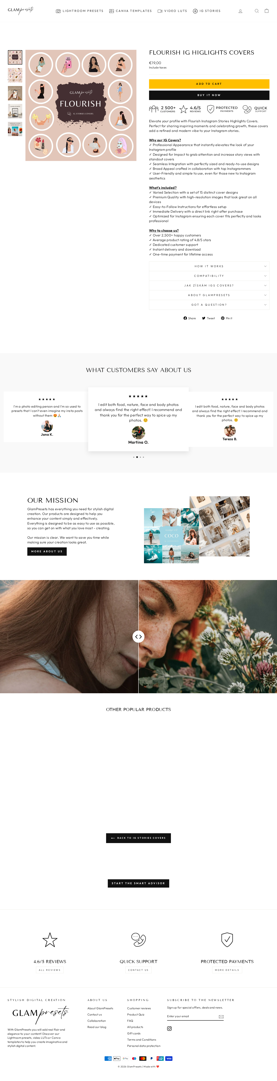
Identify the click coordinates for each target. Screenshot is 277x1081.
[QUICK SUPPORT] (138, 940)
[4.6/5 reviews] (50, 940)
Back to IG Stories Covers (141, 837)
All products (135, 1027)
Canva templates (133, 11)
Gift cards (134, 1033)
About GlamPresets (100, 1008)
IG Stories (209, 11)
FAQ (130, 1021)
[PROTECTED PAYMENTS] (227, 940)
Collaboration (96, 1021)
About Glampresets (209, 295)
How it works (209, 266)
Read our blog (96, 1027)
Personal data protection (143, 1046)
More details (227, 970)
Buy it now (209, 95)
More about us (47, 551)
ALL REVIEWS (50, 970)
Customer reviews (139, 1008)
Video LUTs (175, 11)
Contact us (138, 970)
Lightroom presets (82, 11)
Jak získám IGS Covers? (209, 285)
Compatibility (209, 276)
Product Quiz (135, 1014)
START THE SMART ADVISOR (138, 883)
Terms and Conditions (141, 1039)
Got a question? (209, 304)
